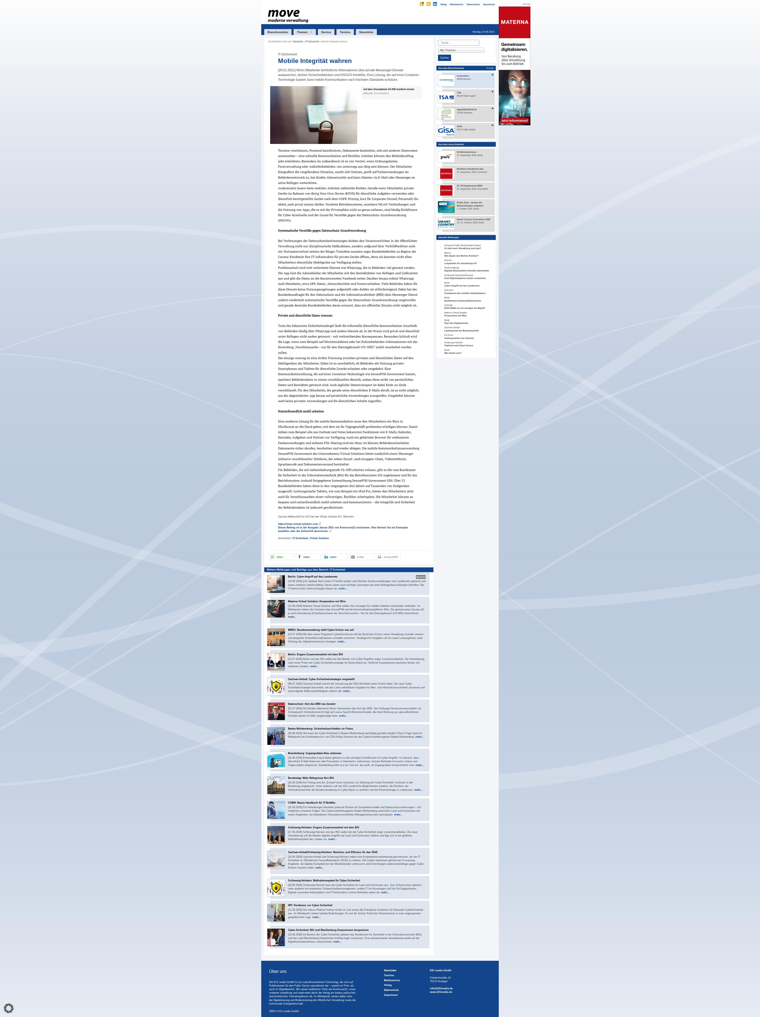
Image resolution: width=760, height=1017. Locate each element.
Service (326, 32)
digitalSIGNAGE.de (467, 109)
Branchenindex (278, 32)
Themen (302, 32)
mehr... (343, 588)
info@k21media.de (441, 988)
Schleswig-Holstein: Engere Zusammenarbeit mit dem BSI (323, 827)
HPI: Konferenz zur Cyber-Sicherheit (310, 905)
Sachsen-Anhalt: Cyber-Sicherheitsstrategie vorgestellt (321, 679)
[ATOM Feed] (422, 4)
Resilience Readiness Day (470, 169)
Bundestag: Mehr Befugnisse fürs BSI (311, 777)
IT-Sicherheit (312, 41)
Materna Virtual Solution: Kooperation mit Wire (317, 601)
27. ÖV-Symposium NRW (469, 186)
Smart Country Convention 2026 (473, 219)
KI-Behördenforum (466, 152)
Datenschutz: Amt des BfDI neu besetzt (311, 703)
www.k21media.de (441, 991)
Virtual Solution (319, 538)
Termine (345, 32)
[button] (348, 115)
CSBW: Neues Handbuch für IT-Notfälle (311, 802)
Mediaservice (392, 980)
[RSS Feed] (429, 4)
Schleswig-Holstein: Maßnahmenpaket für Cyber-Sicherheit (324, 880)
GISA (459, 126)
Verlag (388, 985)
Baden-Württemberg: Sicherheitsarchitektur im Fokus (320, 728)
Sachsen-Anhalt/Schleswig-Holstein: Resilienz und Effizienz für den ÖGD (332, 852)
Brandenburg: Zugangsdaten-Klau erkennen (314, 753)
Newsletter (366, 32)
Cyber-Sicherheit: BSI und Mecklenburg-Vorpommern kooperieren (328, 930)
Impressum (391, 994)
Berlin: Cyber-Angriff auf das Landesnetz (313, 576)
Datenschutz (391, 989)
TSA (459, 92)
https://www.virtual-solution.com (298, 523)
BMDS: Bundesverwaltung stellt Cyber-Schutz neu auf (321, 629)
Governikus (463, 76)
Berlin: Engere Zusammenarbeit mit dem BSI (315, 654)
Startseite (298, 41)
